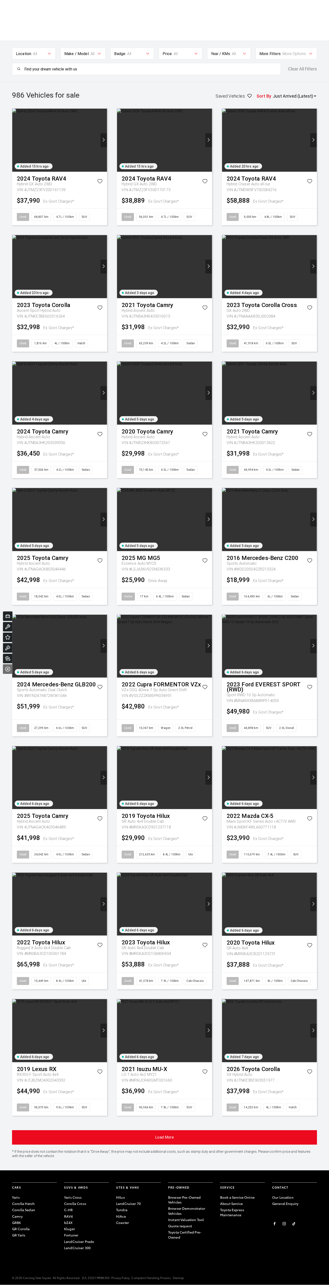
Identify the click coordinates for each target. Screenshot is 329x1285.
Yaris (16, 1197)
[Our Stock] (8, 658)
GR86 (16, 1222)
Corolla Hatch (23, 1203)
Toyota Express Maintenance (232, 1212)
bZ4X (68, 1222)
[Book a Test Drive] (8, 648)
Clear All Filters (302, 69)
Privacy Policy (120, 1278)
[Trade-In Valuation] (8, 616)
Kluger (69, 1228)
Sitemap (178, 1278)
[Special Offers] (8, 637)
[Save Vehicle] (99, 182)
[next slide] (103, 140)
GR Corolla (21, 1228)
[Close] (8, 669)
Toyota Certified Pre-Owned (184, 1234)
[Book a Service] (8, 627)
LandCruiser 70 (128, 1203)
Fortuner (71, 1235)
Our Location (283, 1197)
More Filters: (270, 53)
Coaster (122, 1222)
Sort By (264, 96)
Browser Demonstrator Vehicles (186, 1211)
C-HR (68, 1209)
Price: (167, 53)
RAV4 (68, 1216)
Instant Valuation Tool (186, 1219)
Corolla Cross (75, 1203)
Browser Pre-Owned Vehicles (184, 1199)
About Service (231, 1203)
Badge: (120, 53)
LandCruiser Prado (79, 1241)
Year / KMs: (221, 53)
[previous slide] (15, 140)
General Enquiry (285, 1203)
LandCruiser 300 (77, 1247)
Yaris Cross (73, 1197)
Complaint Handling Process (151, 1278)
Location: (24, 53)
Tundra (121, 1209)
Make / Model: (76, 53)
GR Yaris (18, 1235)
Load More (164, 1137)
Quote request (180, 1225)
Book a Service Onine (237, 1197)
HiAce (121, 1216)
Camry (17, 1216)
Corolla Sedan (23, 1209)
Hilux (120, 1197)
